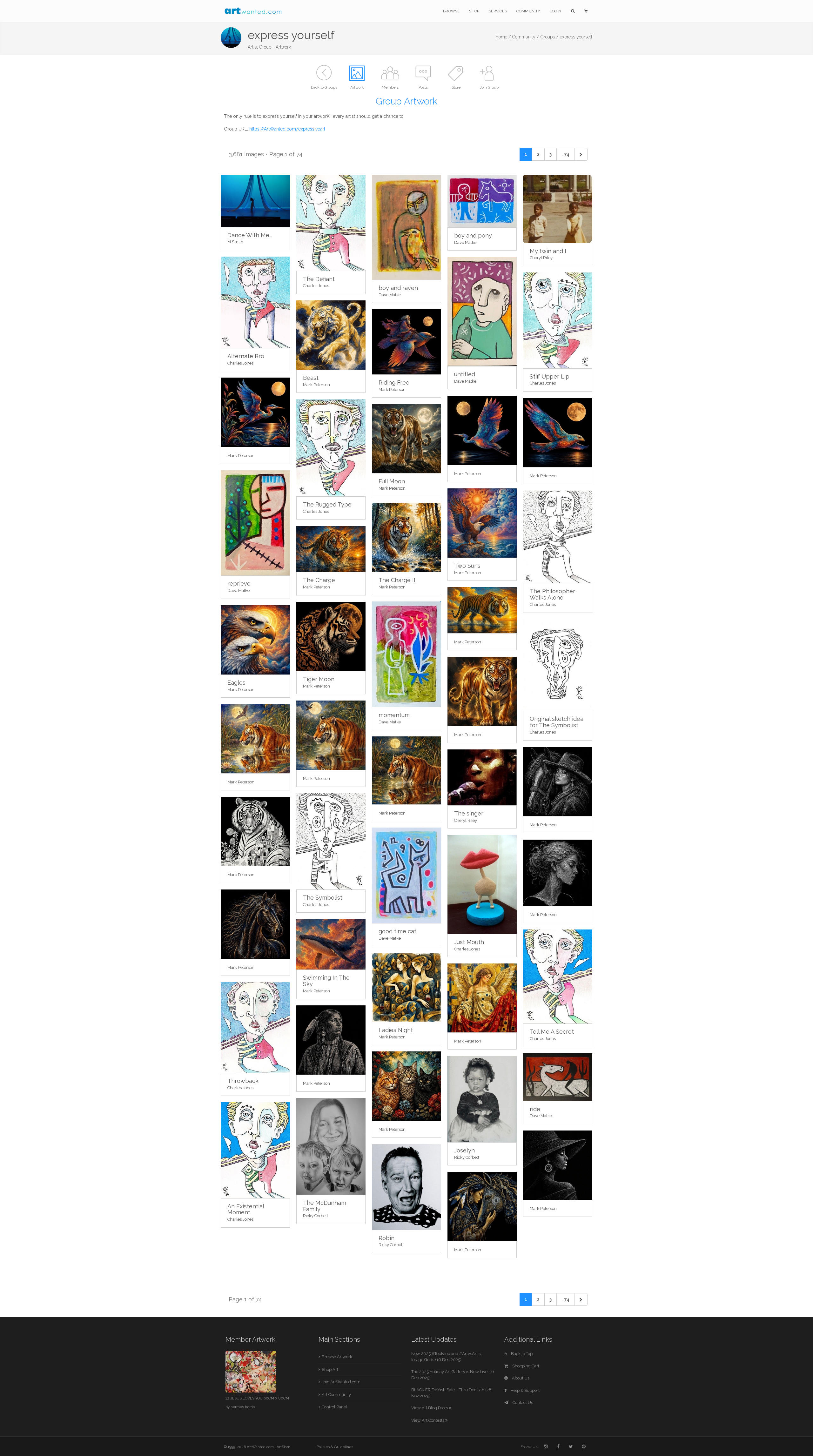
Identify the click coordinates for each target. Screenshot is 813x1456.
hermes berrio (243, 1407)
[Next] (581, 154)
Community (528, 11)
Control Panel (334, 1407)
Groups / (550, 36)
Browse (451, 11)
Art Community (336, 1394)
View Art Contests (428, 1420)
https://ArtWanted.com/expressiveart (287, 128)
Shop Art (330, 1369)
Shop (474, 11)
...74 (565, 154)
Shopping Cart (525, 1366)
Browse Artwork (337, 1356)
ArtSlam (283, 1447)
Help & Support (525, 1390)
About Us (520, 1378)
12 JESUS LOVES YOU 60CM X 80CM (257, 1398)
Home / (503, 36)
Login (555, 11)
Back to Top (521, 1353)
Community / (525, 36)
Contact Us (522, 1402)
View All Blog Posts (430, 1408)
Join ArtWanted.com (341, 1381)
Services (498, 11)
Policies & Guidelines (335, 1447)
